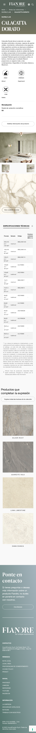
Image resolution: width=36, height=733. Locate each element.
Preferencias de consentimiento (15, 666)
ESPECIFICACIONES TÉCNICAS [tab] (16, 226)
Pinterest (6, 682)
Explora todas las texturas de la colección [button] (18, 399)
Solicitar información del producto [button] (18, 123)
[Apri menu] (4, 4)
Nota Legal (6, 661)
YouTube (5, 691)
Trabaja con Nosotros (11, 712)
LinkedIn (5, 685)
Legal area (6, 663)
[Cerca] (33, 4)
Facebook (6, 693)
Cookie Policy (7, 669)
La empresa (6, 704)
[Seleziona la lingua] (29, 4)
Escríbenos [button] (18, 607)
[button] (6, 168)
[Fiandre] (17, 4)
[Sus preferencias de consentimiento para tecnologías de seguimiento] (32, 729)
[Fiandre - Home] (18, 631)
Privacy (5, 672)
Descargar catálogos (11, 707)
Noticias (5, 710)
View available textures (11, 210)
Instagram (6, 688)
